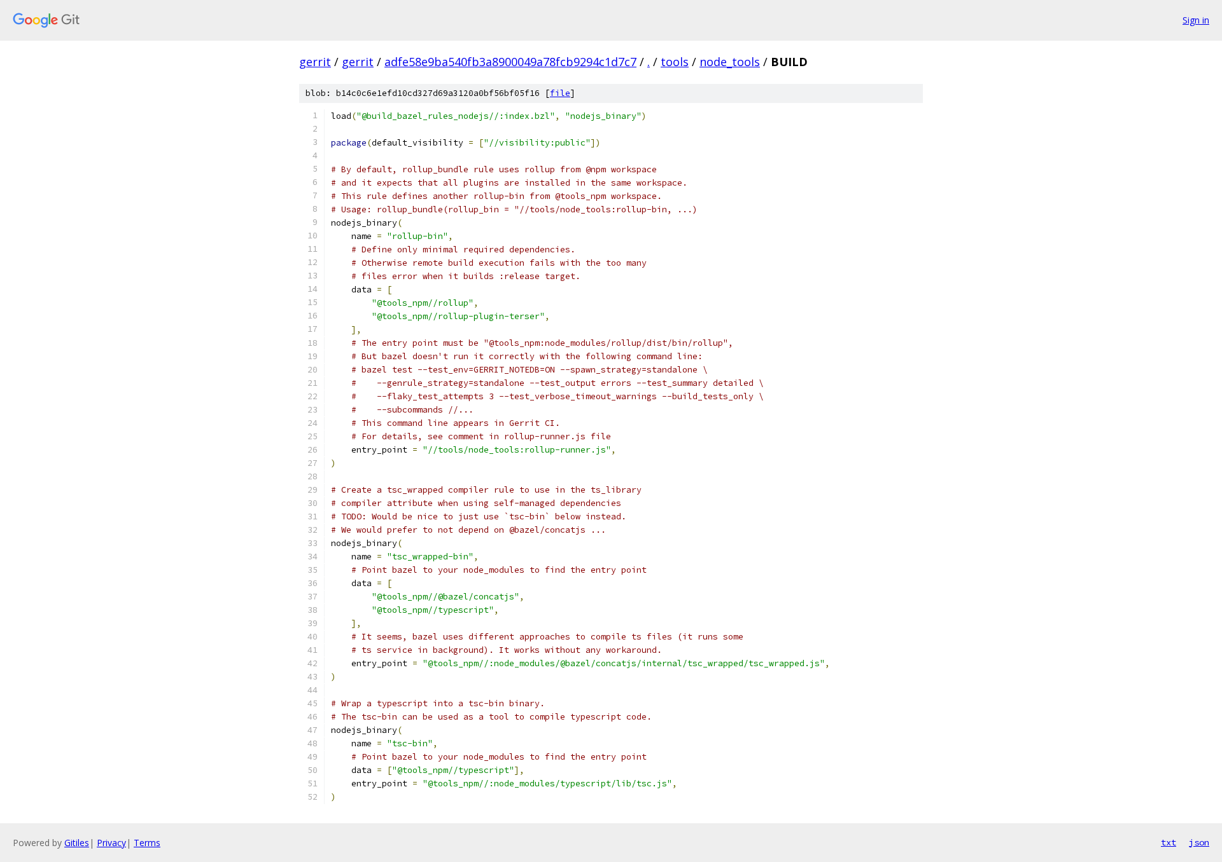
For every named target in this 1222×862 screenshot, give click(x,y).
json (1199, 842)
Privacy (111, 843)
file (560, 93)
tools (675, 61)
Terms (147, 843)
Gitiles (76, 843)
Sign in (1196, 20)
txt (1168, 842)
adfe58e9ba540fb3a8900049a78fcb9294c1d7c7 (510, 61)
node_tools (729, 61)
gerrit (315, 61)
